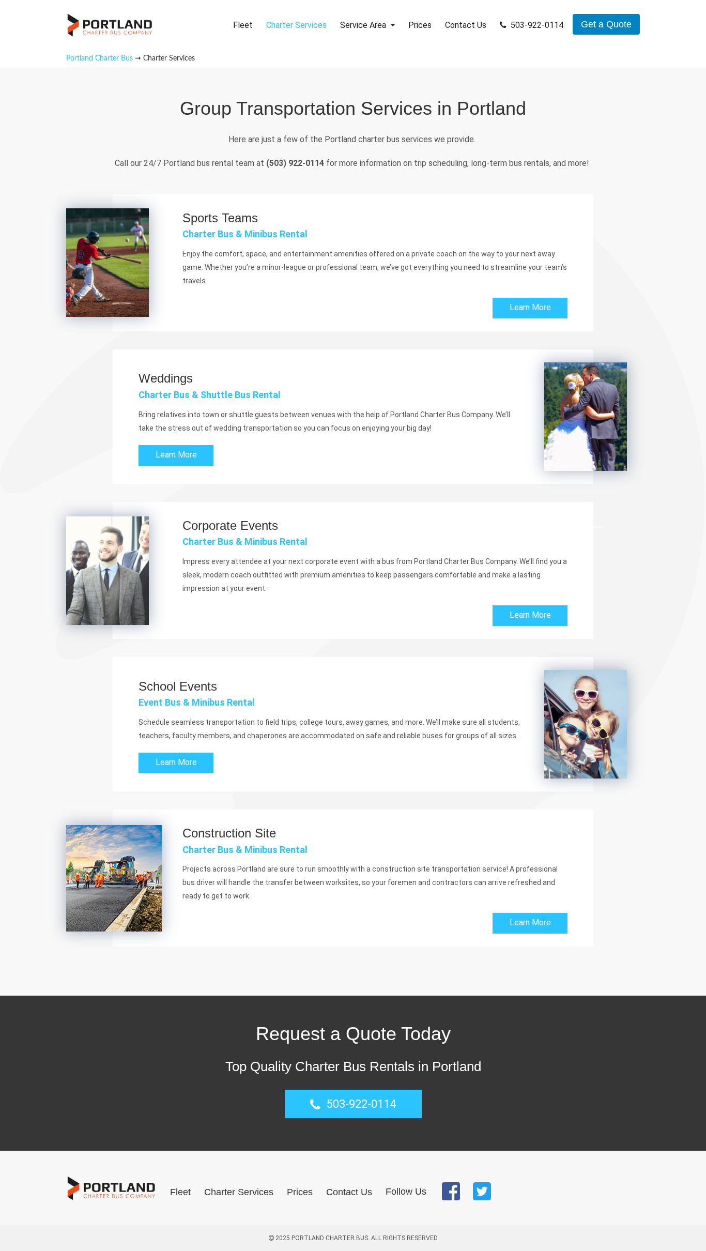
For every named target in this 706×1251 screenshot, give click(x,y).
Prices (420, 25)
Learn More (530, 307)
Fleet (243, 25)
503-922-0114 (537, 25)
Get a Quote (606, 24)
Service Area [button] (364, 25)
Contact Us (465, 25)
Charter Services (296, 25)
